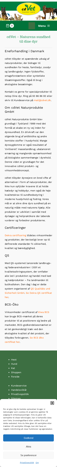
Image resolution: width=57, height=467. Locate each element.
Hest (13, 359)
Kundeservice (19, 385)
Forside (15, 376)
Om (37, 462)
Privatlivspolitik (27, 462)
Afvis (28, 446)
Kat (13, 368)
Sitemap (16, 398)
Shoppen (16, 372)
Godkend (28, 438)
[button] (52, 403)
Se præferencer (28, 455)
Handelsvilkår (19, 389)
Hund (14, 363)
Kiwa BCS (43, 312)
